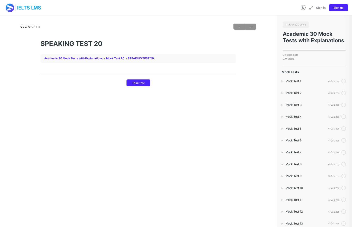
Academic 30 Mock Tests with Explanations (73, 58)
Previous (239, 27)
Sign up (338, 7)
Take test (138, 83)
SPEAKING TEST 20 (141, 58)
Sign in (321, 7)
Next (250, 27)
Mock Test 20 (115, 58)
